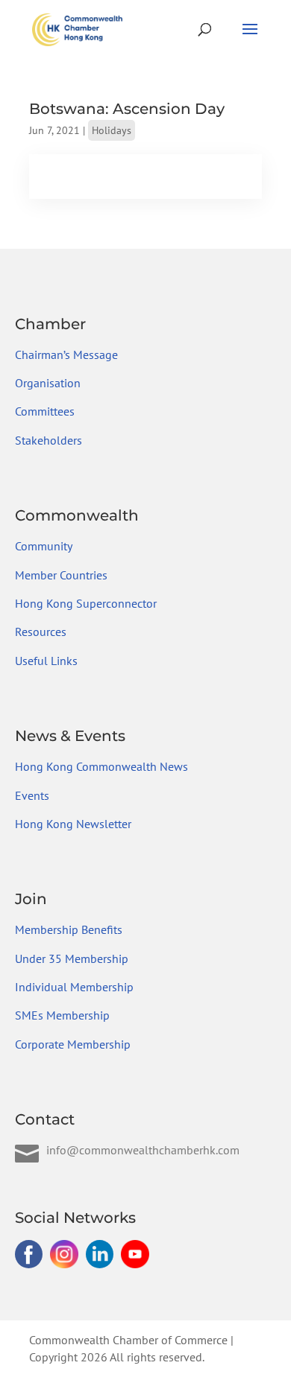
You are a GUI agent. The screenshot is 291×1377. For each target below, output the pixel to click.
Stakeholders (48, 440)
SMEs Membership (62, 1015)
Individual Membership (74, 986)
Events (32, 795)
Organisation (48, 382)
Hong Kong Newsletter (73, 823)
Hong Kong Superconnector (86, 603)
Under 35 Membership (71, 958)
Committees (45, 411)
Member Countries (61, 574)
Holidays (111, 130)
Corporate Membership (73, 1044)
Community (43, 545)
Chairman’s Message (66, 354)
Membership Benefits (68, 929)
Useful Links (46, 660)
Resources (40, 631)
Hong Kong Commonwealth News (101, 766)
